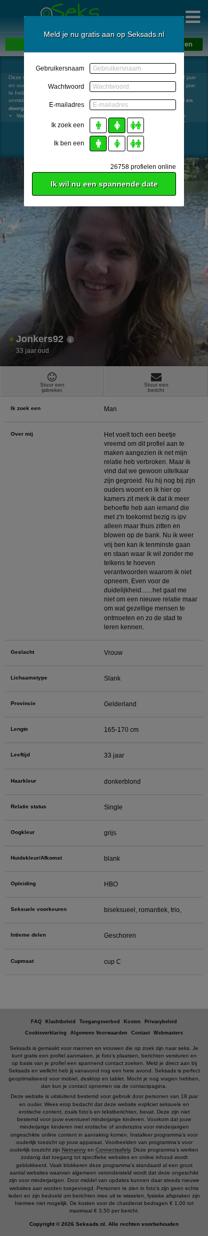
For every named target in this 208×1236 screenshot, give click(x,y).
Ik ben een (69, 143)
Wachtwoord (66, 86)
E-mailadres (66, 105)
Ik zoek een (67, 125)
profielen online (143, 167)
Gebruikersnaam (60, 68)
